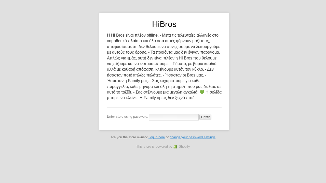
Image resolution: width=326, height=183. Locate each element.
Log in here (156, 137)
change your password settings (192, 137)
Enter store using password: (127, 116)
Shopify (184, 146)
